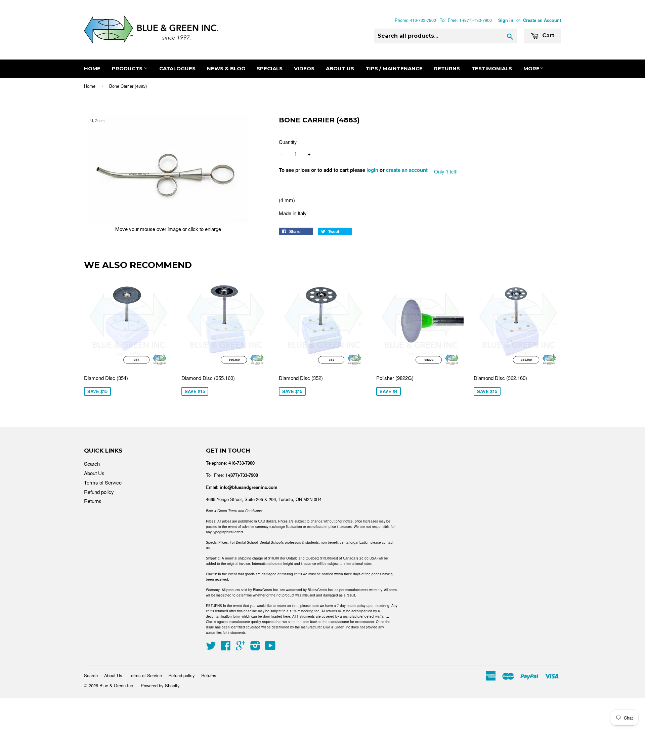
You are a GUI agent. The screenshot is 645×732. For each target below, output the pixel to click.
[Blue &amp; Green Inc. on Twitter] (211, 647)
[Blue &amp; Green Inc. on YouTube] (270, 647)
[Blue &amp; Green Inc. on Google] (240, 647)
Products (128, 68)
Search (92, 463)
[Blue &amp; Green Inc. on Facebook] (226, 647)
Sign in (505, 20)
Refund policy (99, 491)
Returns (447, 68)
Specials (270, 68)
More (531, 68)
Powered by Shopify (160, 685)
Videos (304, 68)
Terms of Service (103, 482)
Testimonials (491, 68)
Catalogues (177, 68)
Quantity (288, 142)
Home (92, 68)
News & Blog (226, 68)
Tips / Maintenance (394, 68)
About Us (340, 68)
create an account (407, 170)
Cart (547, 35)
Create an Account (542, 20)
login (372, 170)
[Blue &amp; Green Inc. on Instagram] (255, 647)
